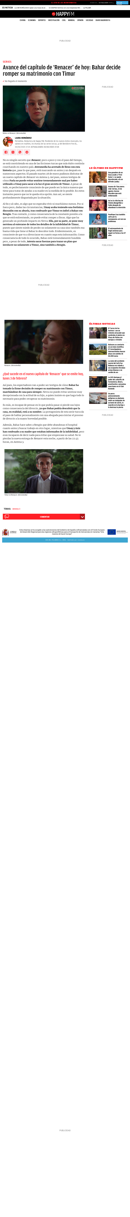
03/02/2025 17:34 (22, 147)
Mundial (71, 20)
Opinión (80, 20)
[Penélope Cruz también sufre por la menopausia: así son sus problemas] (98, 219)
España (23, 20)
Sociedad (89, 20)
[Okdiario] (65, 14)
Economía (32, 20)
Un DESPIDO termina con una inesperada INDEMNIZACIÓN (69, 8)
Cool (64, 20)
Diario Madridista (103, 20)
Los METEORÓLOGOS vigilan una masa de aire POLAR (32, 8)
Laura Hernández (23, 138)
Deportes (42, 20)
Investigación (53, 20)
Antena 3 (16, 509)
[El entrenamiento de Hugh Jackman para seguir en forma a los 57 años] (98, 233)
